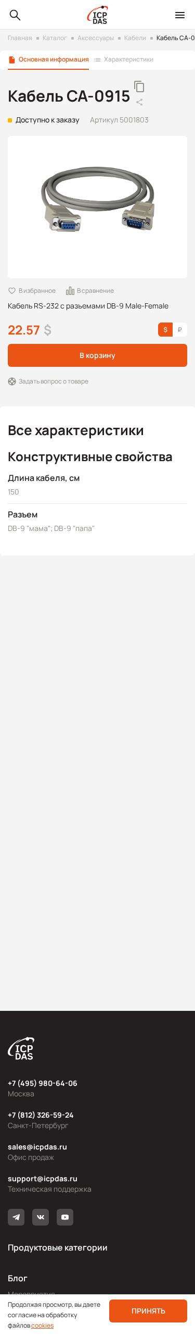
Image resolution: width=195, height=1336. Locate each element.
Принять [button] (148, 1311)
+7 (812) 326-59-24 (41, 1115)
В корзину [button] (97, 355)
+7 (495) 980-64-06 (42, 1083)
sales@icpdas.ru (37, 1147)
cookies (42, 1325)
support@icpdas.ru (42, 1178)
